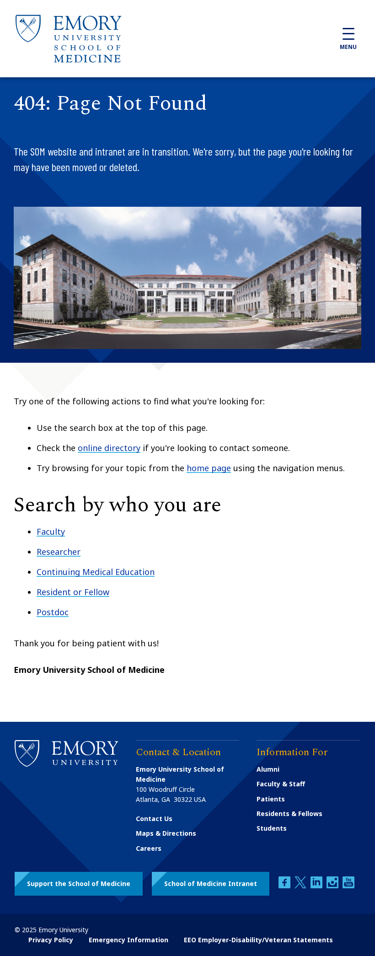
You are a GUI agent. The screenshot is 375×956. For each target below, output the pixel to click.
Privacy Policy (50, 939)
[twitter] (301, 885)
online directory (109, 447)
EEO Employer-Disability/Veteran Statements (258, 939)
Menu (348, 47)
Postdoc (53, 612)
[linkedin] (317, 885)
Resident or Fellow (73, 591)
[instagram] (333, 885)
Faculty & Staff (281, 783)
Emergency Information (128, 939)
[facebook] (285, 885)
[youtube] (348, 885)
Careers (148, 848)
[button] (79, 884)
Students (272, 828)
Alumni (268, 769)
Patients (271, 799)
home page (209, 467)
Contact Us (154, 818)
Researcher (58, 551)
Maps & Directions (166, 833)
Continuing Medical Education (96, 571)
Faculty (51, 531)
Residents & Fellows (289, 813)
